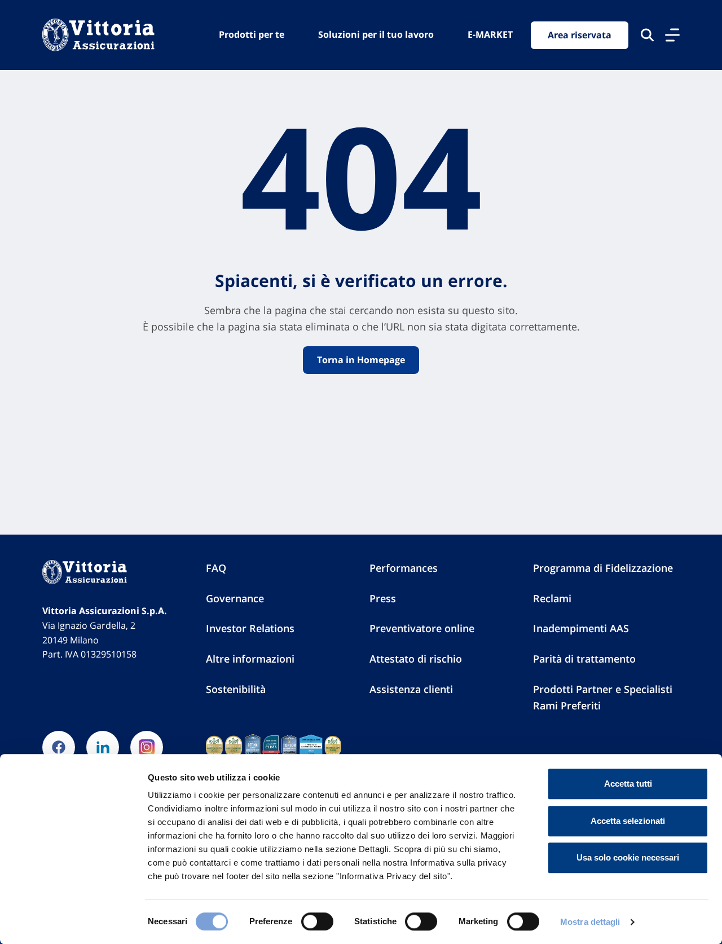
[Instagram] (146, 747)
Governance (235, 598)
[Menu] (672, 35)
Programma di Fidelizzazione (603, 568)
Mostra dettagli (590, 922)
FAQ (216, 568)
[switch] (317, 921)
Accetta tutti (628, 783)
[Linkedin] (102, 747)
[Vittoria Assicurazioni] (98, 35)
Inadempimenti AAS (581, 628)
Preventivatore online (421, 628)
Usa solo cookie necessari (627, 857)
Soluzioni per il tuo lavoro (376, 34)
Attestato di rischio (415, 658)
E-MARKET (490, 34)
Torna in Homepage (361, 360)
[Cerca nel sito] (647, 35)
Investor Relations (250, 628)
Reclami (552, 598)
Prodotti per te (251, 34)
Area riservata (579, 35)
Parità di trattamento (584, 658)
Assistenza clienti (411, 689)
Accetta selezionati (628, 821)
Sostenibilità (236, 689)
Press (382, 598)
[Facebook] (58, 747)
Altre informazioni (250, 658)
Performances (403, 568)
